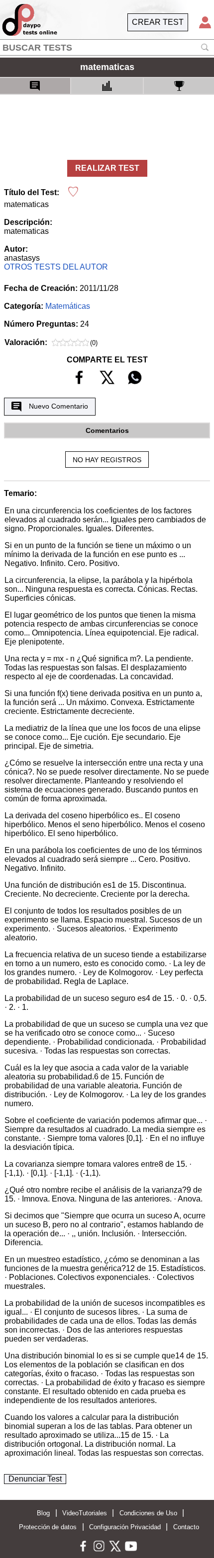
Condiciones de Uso (148, 1513)
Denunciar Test (35, 1479)
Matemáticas (67, 306)
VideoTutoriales (84, 1513)
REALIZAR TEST (107, 168)
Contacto (186, 1527)
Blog (43, 1513)
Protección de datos (48, 1527)
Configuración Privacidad (125, 1527)
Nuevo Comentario (58, 406)
